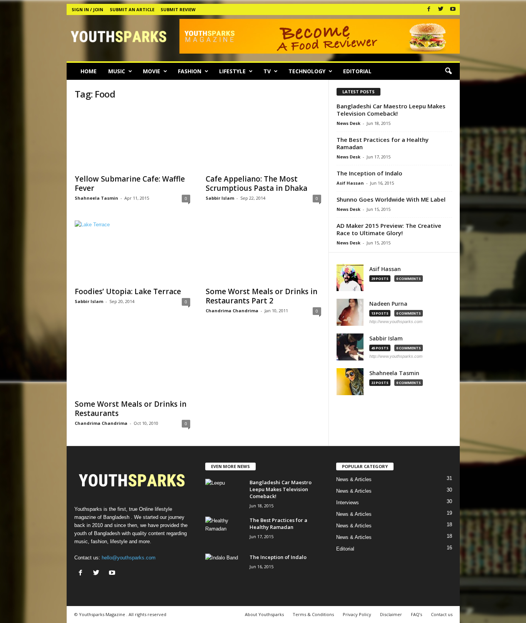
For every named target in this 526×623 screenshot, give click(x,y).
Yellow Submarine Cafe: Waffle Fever (130, 183)
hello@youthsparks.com (129, 558)
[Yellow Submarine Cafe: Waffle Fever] (132, 139)
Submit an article (132, 9)
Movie (151, 71)
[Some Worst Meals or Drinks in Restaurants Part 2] (263, 251)
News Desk (348, 123)
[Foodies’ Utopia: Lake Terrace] (132, 251)
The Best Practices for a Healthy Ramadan (383, 143)
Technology (306, 71)
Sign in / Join (87, 9)
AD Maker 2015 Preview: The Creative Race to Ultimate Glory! (389, 229)
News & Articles (354, 479)
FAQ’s (416, 614)
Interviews (347, 502)
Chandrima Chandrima (232, 310)
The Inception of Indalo (369, 173)
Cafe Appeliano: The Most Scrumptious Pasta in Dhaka (256, 183)
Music (116, 71)
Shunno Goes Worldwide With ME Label (391, 199)
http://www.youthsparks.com (395, 321)
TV (267, 71)
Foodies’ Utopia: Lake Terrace (128, 291)
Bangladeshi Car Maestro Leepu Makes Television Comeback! (391, 109)
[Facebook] (429, 9)
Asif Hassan (350, 183)
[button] (448, 71)
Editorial (357, 71)
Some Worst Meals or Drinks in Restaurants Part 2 (261, 296)
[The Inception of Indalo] (224, 568)
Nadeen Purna (388, 303)
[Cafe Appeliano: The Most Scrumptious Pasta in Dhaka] (263, 139)
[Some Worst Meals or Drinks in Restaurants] (132, 364)
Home (88, 71)
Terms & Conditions (313, 614)
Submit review (178, 9)
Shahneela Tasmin (96, 198)
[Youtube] (452, 9)
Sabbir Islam (220, 198)
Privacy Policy (357, 614)
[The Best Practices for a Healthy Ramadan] (224, 531)
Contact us (441, 614)
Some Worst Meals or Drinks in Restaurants (130, 408)
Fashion (189, 71)
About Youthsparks (264, 614)
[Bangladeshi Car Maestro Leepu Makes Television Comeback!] (224, 493)
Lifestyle (232, 71)
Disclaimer (391, 614)
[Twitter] (441, 9)
